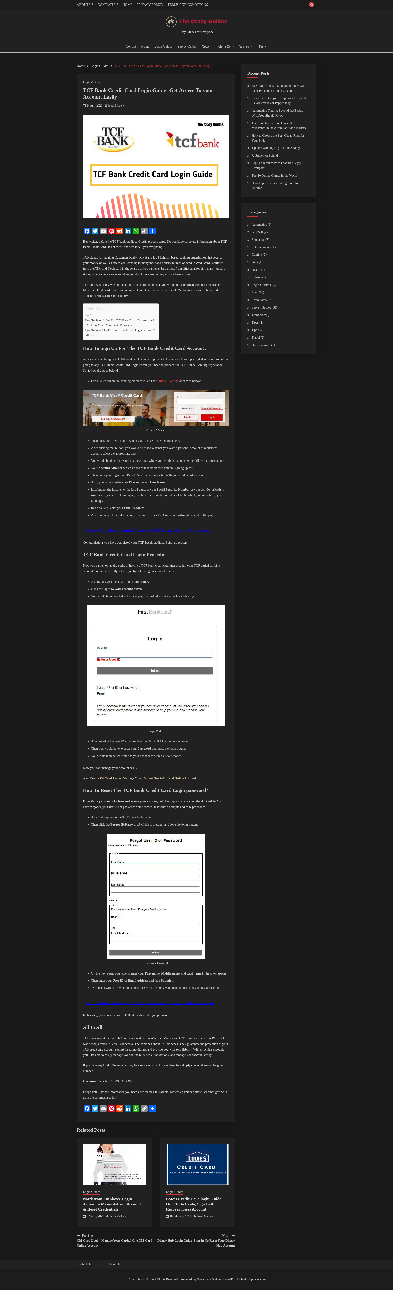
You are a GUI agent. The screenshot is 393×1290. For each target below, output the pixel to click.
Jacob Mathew (116, 105)
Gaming (257, 254)
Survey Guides (187, 46)
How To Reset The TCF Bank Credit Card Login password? (120, 330)
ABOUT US (85, 4)
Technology (259, 315)
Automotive (259, 224)
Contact (131, 46)
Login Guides (163, 46)
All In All (90, 335)
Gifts (255, 262)
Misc (255, 292)
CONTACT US (108, 4)
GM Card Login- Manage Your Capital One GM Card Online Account (147, 778)
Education (258, 239)
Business (244, 46)
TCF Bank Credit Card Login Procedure (108, 325)
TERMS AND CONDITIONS (188, 4)
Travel (256, 337)
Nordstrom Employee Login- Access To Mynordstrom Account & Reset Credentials (112, 1204)
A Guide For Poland (265, 155)
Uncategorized (261, 345)
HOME (127, 4)
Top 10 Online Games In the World (274, 175)
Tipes (255, 322)
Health (256, 269)
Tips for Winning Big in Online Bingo (276, 148)
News (205, 46)
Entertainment (261, 247)
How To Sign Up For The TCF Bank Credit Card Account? (119, 320)
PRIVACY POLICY (150, 4)
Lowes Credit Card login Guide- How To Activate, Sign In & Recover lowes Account (194, 1204)
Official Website (168, 381)
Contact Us (84, 1264)
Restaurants (259, 300)
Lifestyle (257, 277)
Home (145, 46)
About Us (224, 46)
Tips (261, 46)
